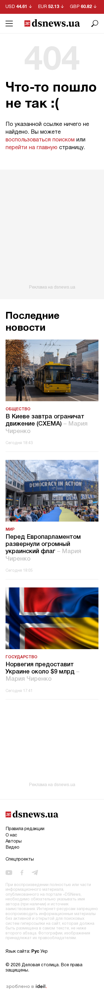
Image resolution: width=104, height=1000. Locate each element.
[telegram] (34, 872)
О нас (11, 835)
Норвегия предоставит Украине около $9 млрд (42, 672)
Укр (44, 952)
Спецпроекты (20, 859)
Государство (21, 657)
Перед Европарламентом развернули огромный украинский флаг (43, 548)
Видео (12, 847)
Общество (18, 409)
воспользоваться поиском (40, 140)
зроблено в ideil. (26, 987)
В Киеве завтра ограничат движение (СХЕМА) (47, 424)
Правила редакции (25, 829)
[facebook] (22, 872)
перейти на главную (31, 147)
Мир (10, 530)
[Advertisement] (52, 230)
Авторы (14, 841)
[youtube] (9, 872)
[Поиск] (94, 23)
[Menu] (9, 23)
